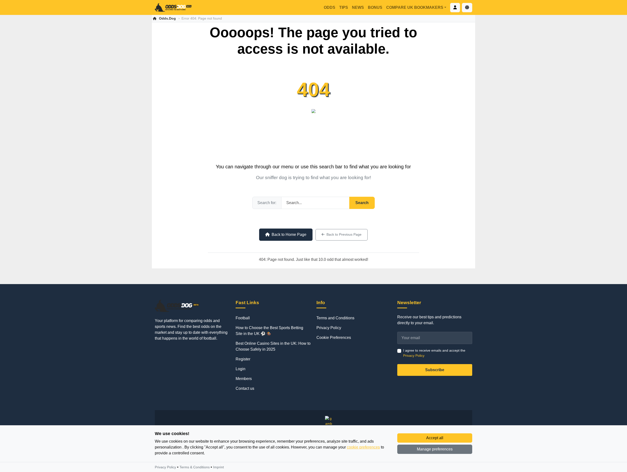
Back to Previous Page (344, 234)
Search (362, 203)
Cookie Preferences (333, 337)
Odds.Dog (167, 18)
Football (243, 318)
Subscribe (434, 370)
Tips (343, 7)
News (358, 7)
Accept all (434, 438)
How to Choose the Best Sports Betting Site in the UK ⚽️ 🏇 (269, 331)
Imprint (218, 467)
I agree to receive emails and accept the (434, 352)
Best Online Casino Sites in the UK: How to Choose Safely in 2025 (273, 346)
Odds (329, 7)
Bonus (375, 7)
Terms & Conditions (195, 467)
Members (244, 379)
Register (243, 359)
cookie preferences (363, 447)
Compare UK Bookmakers (414, 7)
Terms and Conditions (335, 318)
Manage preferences (435, 449)
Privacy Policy (328, 328)
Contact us (245, 388)
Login (240, 369)
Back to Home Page (289, 234)
